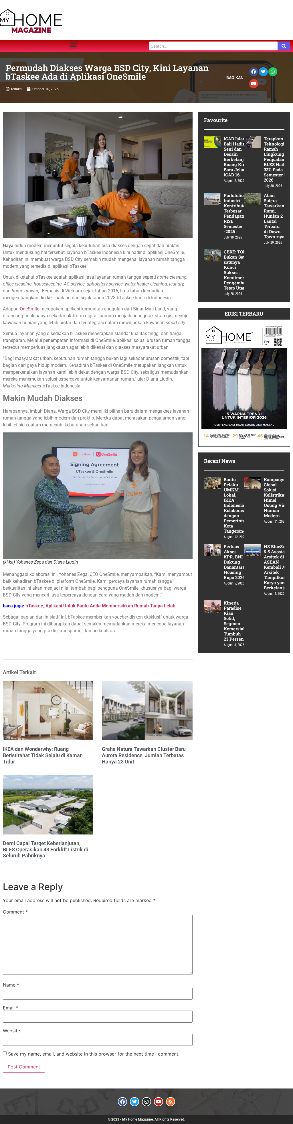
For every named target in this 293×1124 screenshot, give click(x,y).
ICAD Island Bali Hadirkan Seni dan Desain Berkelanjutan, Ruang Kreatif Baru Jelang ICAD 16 (239, 157)
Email (10, 1007)
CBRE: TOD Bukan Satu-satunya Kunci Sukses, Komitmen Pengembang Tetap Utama (237, 270)
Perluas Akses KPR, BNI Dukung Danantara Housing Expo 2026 (234, 562)
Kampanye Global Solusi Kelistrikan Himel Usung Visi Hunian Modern (275, 497)
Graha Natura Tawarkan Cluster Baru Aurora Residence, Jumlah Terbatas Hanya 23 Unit (144, 755)
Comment (15, 912)
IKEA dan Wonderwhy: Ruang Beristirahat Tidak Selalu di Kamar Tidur (42, 755)
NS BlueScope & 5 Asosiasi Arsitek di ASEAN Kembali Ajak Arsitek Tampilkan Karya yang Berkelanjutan (278, 567)
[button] (73, 44)
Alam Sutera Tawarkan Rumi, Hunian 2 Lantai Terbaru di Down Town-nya (274, 215)
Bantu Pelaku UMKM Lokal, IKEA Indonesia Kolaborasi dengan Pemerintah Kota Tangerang (236, 505)
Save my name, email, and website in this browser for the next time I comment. (93, 1054)
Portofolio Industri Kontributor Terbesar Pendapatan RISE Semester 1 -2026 (236, 213)
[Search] (284, 46)
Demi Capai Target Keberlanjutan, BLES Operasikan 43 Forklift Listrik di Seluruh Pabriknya (45, 849)
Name (11, 985)
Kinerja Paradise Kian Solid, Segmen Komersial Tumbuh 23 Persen (234, 621)
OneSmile (29, 309)
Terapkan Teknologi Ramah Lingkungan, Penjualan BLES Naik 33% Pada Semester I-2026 (277, 159)
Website (11, 1030)
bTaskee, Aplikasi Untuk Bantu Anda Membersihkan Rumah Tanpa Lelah (100, 606)
